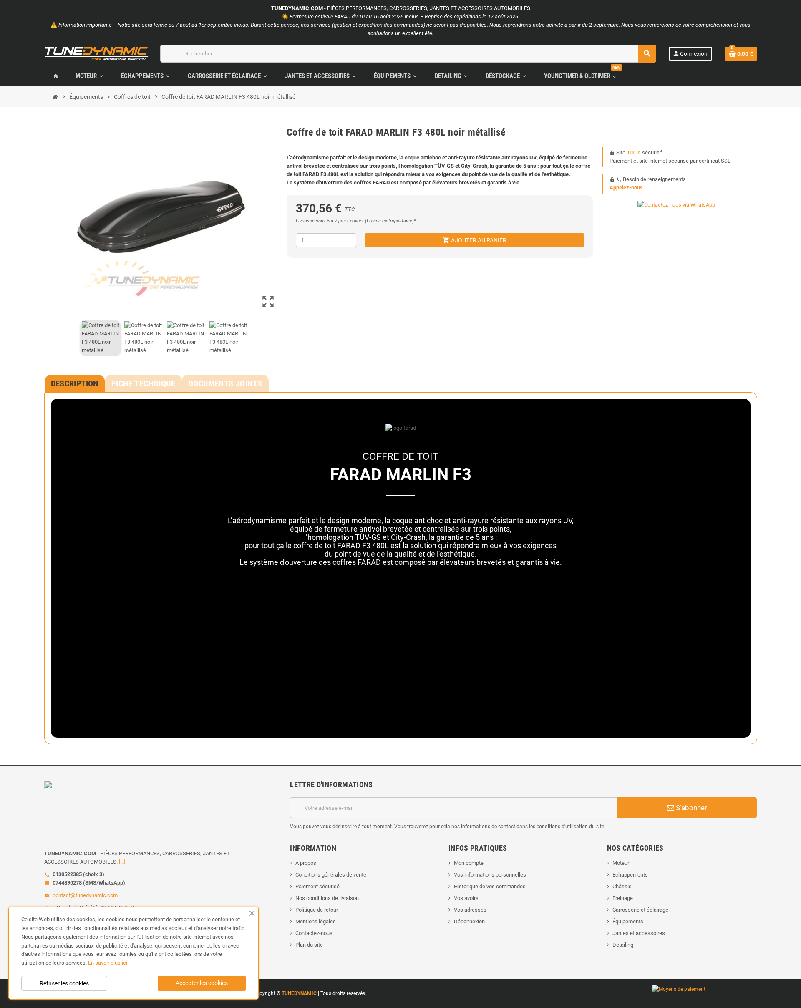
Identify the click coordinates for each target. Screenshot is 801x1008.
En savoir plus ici (107, 963)
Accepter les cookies (202, 983)
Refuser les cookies (64, 983)
